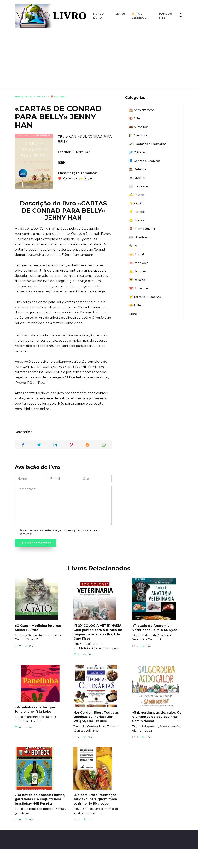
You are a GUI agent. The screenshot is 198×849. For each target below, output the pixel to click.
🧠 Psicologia (138, 263)
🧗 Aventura (138, 135)
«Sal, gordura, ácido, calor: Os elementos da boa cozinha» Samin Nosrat (156, 716)
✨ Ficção (136, 203)
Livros (120, 13)
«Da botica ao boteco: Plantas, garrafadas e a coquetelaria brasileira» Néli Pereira (40, 799)
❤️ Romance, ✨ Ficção (75, 178)
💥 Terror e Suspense (145, 297)
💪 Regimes (138, 271)
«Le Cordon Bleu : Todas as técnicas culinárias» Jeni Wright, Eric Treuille (96, 716)
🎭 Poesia (136, 246)
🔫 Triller (135, 305)
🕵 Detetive (137, 169)
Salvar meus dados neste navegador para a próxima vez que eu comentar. (59, 532)
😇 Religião (137, 280)
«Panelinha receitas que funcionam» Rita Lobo (35, 709)
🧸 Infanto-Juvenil (142, 229)
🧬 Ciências (137, 152)
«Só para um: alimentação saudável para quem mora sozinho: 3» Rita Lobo (95, 799)
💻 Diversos (137, 178)
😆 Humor (136, 220)
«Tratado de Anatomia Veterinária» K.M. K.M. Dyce (154, 628)
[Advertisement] (99, 57)
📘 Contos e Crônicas (144, 161)
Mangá (134, 314)
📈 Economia (138, 186)
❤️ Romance (138, 288)
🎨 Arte (134, 118)
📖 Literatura (138, 237)
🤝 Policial (136, 254)
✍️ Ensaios (136, 195)
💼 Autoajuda (139, 127)
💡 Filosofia (137, 212)
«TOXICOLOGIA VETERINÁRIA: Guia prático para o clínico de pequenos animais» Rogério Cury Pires (97, 632)
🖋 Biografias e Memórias (147, 144)
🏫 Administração (142, 110)
